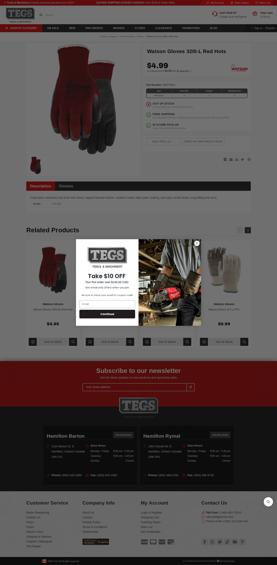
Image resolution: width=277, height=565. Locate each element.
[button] (268, 501)
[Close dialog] (197, 243)
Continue (107, 314)
